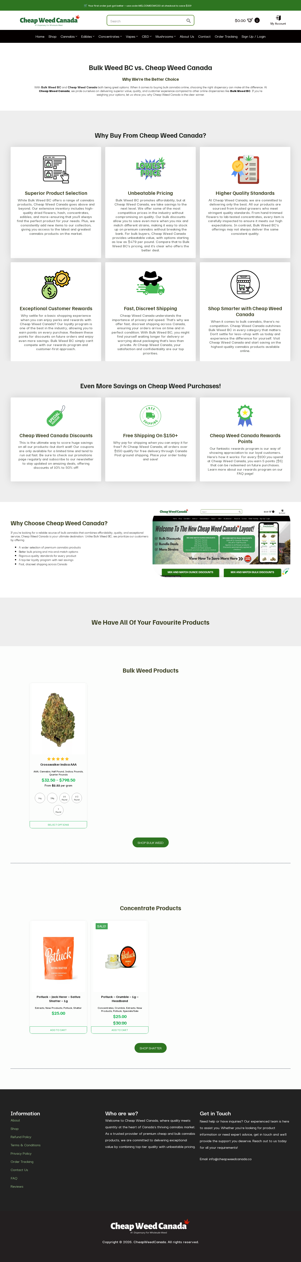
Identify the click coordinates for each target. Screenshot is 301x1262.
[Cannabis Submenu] (76, 36)
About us (187, 36)
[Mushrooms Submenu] (174, 36)
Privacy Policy (21, 1153)
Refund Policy (21, 1137)
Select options (58, 824)
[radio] (40, 798)
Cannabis (68, 36)
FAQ (14, 1178)
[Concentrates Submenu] (120, 36)
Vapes (130, 36)
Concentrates (108, 36)
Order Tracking (226, 36)
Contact (204, 36)
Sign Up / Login (254, 36)
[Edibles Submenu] (93, 36)
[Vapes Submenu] (136, 36)
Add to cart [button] (58, 1030)
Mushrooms (164, 36)
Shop (53, 36)
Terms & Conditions (26, 1145)
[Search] (188, 20)
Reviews (17, 1186)
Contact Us (19, 1170)
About (15, 1120)
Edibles (86, 36)
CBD (145, 36)
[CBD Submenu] (150, 36)
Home (39, 36)
